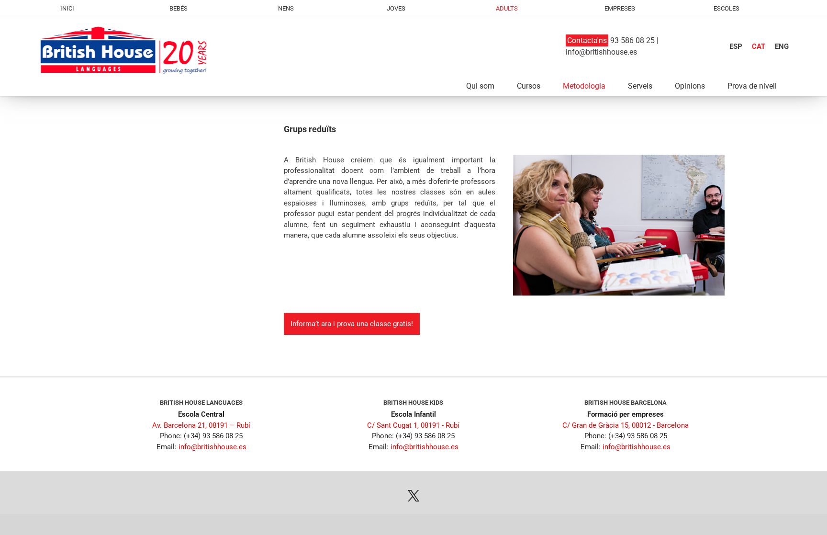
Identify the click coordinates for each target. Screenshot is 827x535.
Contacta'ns (587, 40)
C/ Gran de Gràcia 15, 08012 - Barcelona (625, 425)
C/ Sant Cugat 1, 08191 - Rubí (413, 425)
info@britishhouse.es (601, 52)
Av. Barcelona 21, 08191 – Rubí (201, 425)
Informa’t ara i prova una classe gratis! (352, 323)
